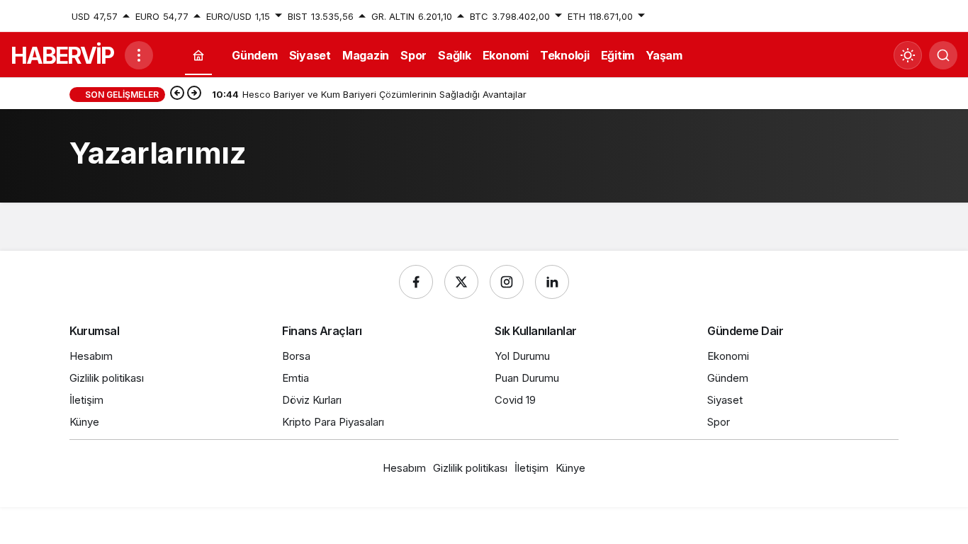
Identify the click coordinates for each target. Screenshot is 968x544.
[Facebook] (416, 282)
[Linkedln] (552, 282)
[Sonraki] (194, 94)
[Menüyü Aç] (139, 55)
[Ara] (943, 55)
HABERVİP (62, 55)
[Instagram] (507, 282)
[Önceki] (177, 94)
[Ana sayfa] (198, 55)
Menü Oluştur (869, 16)
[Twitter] (461, 282)
